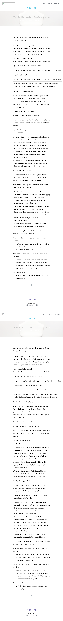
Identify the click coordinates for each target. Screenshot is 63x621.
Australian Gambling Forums (22, 130)
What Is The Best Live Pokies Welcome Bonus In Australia (31, 61)
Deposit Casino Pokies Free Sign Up (24, 111)
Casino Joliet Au (18, 133)
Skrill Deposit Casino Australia (22, 58)
